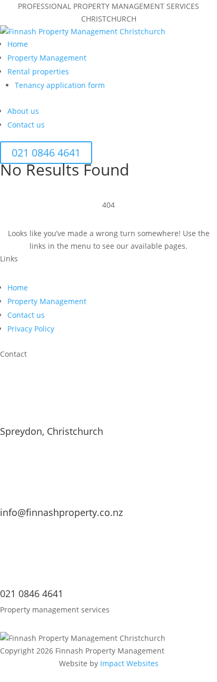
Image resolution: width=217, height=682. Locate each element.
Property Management (46, 58)
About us (23, 111)
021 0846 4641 (46, 152)
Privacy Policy (30, 329)
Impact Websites (129, 663)
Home (17, 44)
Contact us (26, 125)
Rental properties (38, 71)
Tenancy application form (60, 85)
